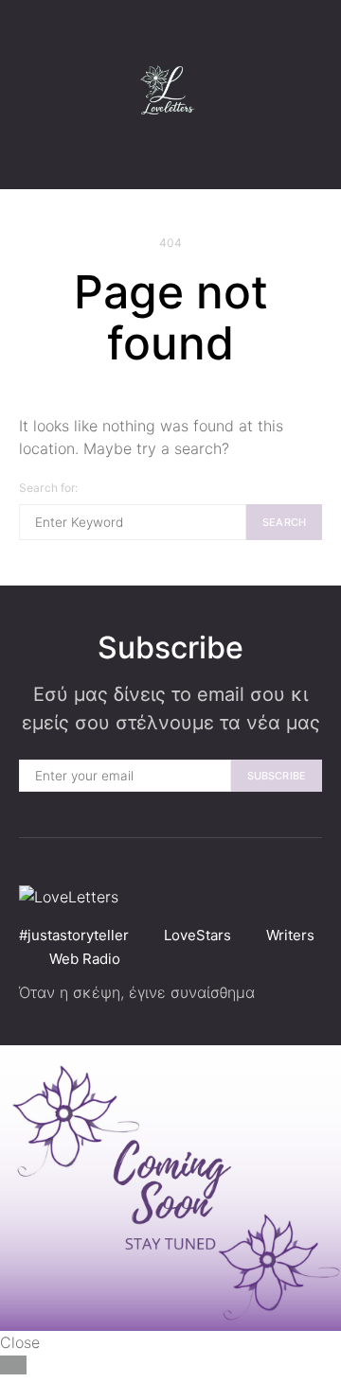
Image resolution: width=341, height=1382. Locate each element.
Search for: (49, 488)
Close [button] (20, 1342)
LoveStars (197, 935)
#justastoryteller (74, 935)
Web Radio (84, 959)
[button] (316, 94)
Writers (290, 935)
